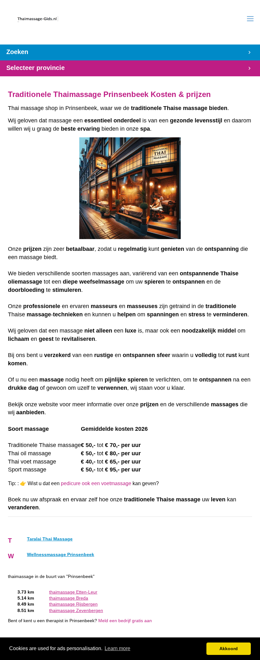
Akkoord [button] (228, 648)
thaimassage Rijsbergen (73, 604)
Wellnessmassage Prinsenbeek (60, 554)
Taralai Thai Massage (50, 539)
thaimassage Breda (68, 598)
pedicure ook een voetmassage (96, 483)
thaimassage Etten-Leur (73, 592)
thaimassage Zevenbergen (76, 610)
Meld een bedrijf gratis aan (125, 620)
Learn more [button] (117, 648)
